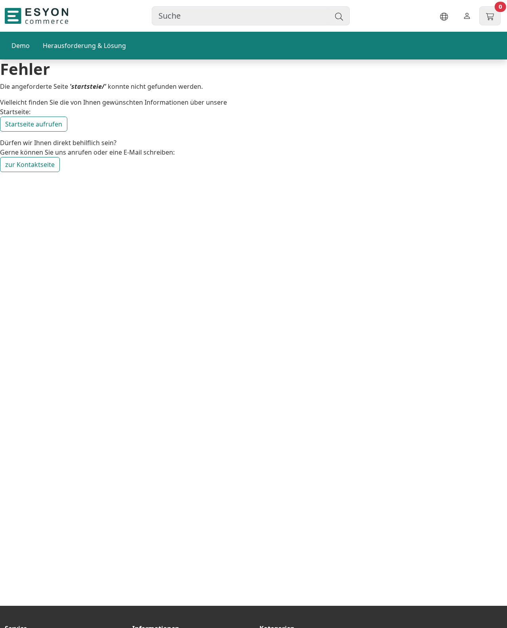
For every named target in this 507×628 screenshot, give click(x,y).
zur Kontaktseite (30, 164)
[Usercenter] (467, 15)
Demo (20, 45)
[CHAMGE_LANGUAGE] (444, 15)
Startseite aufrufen (33, 124)
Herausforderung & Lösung (84, 45)
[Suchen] (339, 15)
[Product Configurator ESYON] (36, 16)
